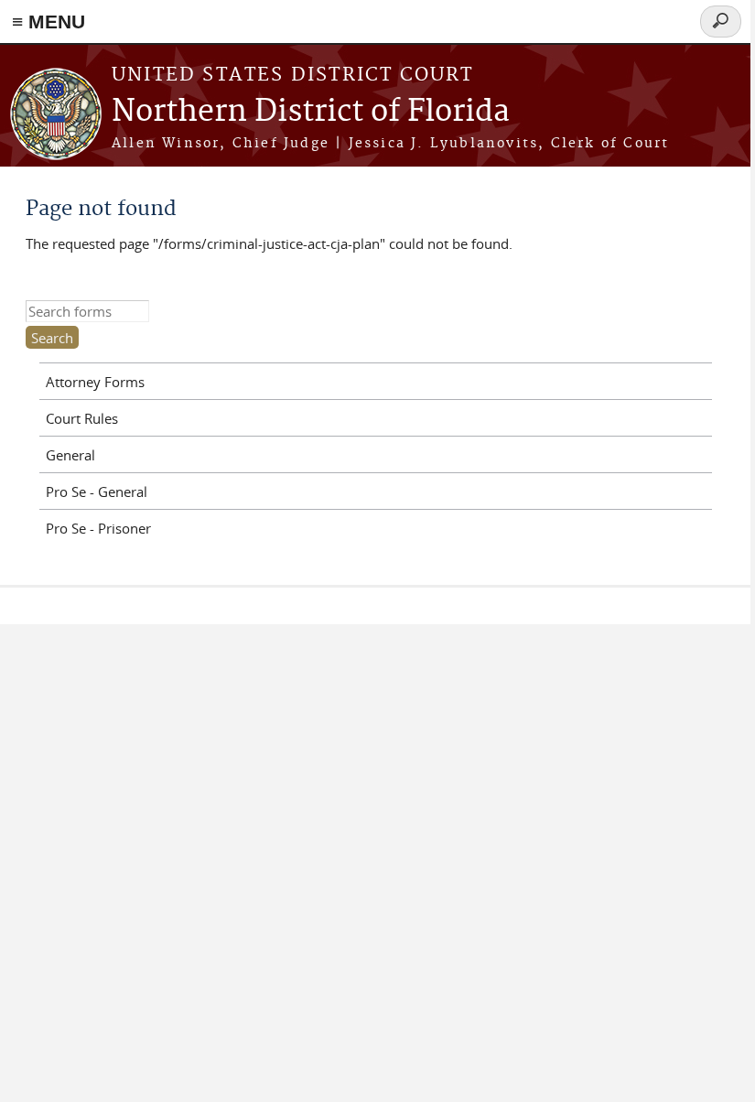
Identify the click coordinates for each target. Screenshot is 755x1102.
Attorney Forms (95, 382)
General (70, 455)
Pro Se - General (96, 491)
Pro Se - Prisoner (98, 528)
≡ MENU (48, 21)
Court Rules (82, 418)
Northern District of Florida (311, 112)
